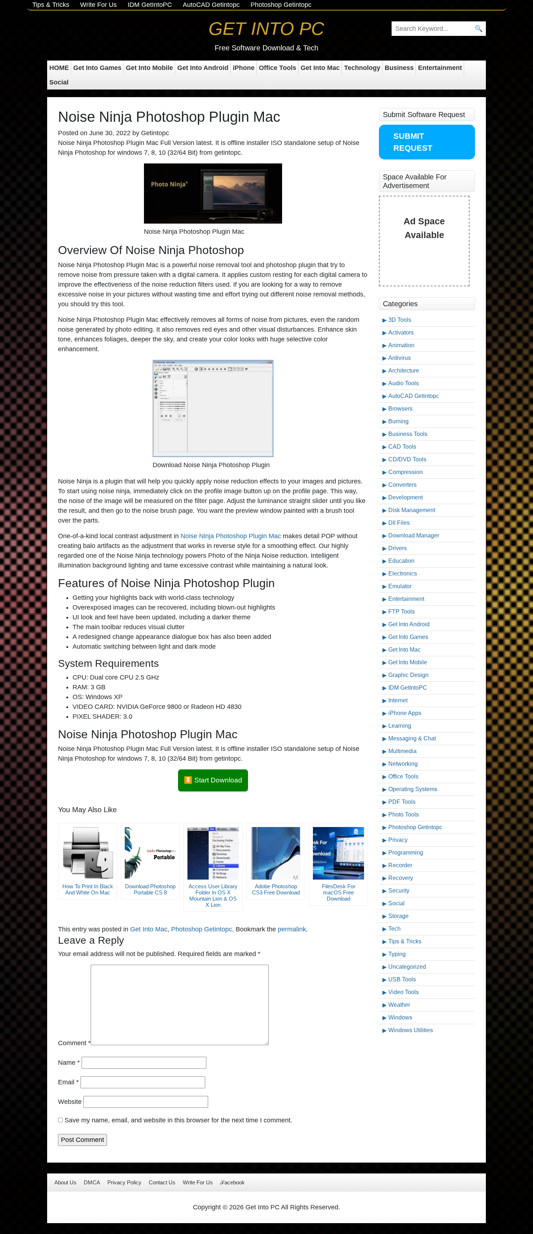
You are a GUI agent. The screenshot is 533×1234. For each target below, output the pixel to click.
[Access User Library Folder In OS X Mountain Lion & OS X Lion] (213, 853)
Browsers (400, 409)
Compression (405, 472)
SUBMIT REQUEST (412, 142)
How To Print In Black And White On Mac (87, 889)
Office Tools (277, 67)
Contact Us (162, 1182)
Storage (398, 916)
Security (398, 891)
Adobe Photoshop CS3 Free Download (276, 889)
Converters (402, 485)
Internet (398, 700)
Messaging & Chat (412, 738)
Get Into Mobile (149, 67)
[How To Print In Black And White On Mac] (87, 853)
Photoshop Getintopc (281, 4)
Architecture (403, 370)
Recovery (400, 878)
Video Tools (403, 992)
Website (70, 1101)
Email (68, 1082)
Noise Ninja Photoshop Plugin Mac (231, 536)
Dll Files (399, 523)
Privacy (398, 840)
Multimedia (402, 751)
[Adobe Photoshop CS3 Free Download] (275, 853)
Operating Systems (412, 789)
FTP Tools (401, 611)
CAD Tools (402, 447)
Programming (405, 852)
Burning (398, 421)
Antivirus (399, 358)
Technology (362, 67)
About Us (65, 1182)
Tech (394, 929)
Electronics (402, 573)
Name (69, 1062)
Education (401, 561)
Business (399, 67)
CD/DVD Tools (407, 459)
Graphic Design (408, 675)
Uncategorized (407, 967)
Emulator (400, 586)
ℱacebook (232, 1182)
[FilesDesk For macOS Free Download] (338, 853)
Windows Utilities (410, 1030)
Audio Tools (403, 383)
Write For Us (98, 4)
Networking (403, 764)
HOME (59, 67)
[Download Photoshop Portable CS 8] (150, 853)
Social (59, 82)
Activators (401, 332)
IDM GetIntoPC (150, 4)
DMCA (92, 1182)
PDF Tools (402, 802)
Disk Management (411, 510)
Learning (399, 726)
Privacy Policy (124, 1182)
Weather (399, 1005)
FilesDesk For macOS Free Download (338, 892)
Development (405, 497)
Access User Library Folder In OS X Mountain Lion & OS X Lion (213, 895)
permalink (292, 929)
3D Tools (399, 320)
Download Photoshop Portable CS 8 (150, 889)
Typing (397, 954)
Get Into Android (202, 67)
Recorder (400, 865)
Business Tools (407, 434)
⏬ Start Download (213, 780)
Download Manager (413, 535)
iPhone (244, 67)
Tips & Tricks (50, 4)
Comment (74, 1043)
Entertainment (440, 67)
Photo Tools (403, 814)
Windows (400, 1017)
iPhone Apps (404, 713)
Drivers (397, 548)
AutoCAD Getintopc (211, 4)
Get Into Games (97, 67)
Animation (401, 345)
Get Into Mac (320, 67)
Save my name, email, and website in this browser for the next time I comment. (178, 1120)
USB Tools (402, 979)
